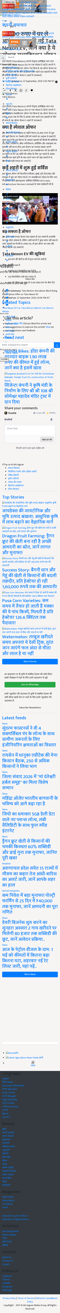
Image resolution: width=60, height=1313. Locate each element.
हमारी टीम (10, 334)
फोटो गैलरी (10, 317)
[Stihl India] (22, 43)
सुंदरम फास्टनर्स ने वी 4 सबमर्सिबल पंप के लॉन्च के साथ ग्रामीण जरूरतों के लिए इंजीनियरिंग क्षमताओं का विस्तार (29, 736)
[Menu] (9, 2)
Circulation (7, 1204)
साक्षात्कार (25, 13)
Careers (6, 1264)
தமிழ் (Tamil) (8, 1093)
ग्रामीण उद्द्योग (8, 1168)
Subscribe (30, 279)
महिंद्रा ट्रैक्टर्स (11, 75)
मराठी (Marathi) (9, 1089)
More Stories (30, 662)
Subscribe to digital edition (15, 1219)
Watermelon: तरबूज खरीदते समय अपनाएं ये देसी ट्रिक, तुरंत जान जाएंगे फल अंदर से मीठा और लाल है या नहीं (27, 645)
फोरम (8, 327)
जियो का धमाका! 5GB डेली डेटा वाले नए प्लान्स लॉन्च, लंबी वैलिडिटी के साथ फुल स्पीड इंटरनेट (28, 822)
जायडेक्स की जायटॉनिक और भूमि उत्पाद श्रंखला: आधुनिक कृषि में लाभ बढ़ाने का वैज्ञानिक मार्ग (30, 516)
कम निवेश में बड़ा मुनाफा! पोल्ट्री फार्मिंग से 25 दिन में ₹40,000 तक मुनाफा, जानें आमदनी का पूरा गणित (30, 904)
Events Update (9, 1235)
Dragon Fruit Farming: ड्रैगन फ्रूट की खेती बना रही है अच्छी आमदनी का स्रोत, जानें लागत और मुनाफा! (28, 544)
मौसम (25, 6)
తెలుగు (5, 1114)
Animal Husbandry (11, 891)
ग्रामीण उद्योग (30, 10)
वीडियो (10, 17)
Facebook (7, 1276)
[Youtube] (7, 304)
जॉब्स (33, 1065)
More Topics (12, 353)
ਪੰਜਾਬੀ (5, 1110)
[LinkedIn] (7, 300)
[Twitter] (7, 297)
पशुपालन (6, 10)
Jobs (23, 37)
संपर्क (8, 338)
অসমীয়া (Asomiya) (10, 1107)
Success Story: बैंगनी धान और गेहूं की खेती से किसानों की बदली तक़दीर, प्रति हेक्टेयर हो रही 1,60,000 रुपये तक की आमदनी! (29, 578)
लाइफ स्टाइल (15, 37)
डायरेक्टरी (30, 17)
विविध (28, 37)
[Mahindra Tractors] (47, 43)
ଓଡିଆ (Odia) (8, 1103)
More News (30, 974)
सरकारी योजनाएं (44, 6)
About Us (6, 1257)
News (5, 724)
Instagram (7, 1287)
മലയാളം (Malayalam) (13, 1086)
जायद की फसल (12, 82)
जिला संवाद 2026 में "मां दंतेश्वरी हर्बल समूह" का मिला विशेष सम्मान (28, 782)
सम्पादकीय (47, 13)
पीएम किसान (11, 89)
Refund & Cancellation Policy (42, 1300)
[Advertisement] (30, 1010)
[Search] (11, 21)
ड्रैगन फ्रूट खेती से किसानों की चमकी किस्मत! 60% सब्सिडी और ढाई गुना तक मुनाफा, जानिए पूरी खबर (29, 849)
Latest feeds (14, 718)
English (5, 1079)
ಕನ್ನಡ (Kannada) (9, 1100)
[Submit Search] (57, 345)
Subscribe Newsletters (30, 708)
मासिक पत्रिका (19, 17)
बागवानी (13, 10)
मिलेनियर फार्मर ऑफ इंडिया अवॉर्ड (20, 71)
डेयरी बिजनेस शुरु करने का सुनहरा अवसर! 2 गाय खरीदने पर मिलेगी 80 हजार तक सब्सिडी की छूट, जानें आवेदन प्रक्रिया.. (29, 931)
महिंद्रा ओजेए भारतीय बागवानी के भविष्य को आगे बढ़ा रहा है (30, 801)
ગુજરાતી (6, 1117)
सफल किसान (27, 34)
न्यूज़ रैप (18, 34)
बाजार (11, 13)
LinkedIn (6, 1283)
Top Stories (13, 497)
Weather (6, 864)
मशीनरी (21, 10)
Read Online (8, 1197)
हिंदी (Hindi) (7, 1082)
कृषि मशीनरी (11, 78)
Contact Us (7, 1261)
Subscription (8, 1200)
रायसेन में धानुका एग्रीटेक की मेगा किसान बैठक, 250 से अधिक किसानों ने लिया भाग (30, 760)
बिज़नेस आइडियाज (13, 85)
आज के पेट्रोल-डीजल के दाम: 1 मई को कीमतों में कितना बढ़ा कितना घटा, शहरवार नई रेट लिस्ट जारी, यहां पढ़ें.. (27, 958)
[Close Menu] (1, 53)
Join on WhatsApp (30, 685)
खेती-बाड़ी (32, 6)
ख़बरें (20, 6)
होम (16, 6)
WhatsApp (7, 1290)
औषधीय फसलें (8, 1147)
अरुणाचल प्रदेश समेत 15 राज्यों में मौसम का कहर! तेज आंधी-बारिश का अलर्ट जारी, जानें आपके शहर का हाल (30, 876)
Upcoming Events (10, 1231)
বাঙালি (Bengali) (9, 1096)
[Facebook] (7, 289)
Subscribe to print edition (14, 1216)
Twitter (6, 1280)
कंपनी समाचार (36, 13)
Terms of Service (25, 1298)
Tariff (5, 1207)
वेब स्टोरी (40, 10)
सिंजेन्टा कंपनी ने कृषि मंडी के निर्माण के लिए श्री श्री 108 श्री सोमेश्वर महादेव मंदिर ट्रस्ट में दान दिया (29, 393)
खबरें (4, 1129)
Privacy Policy (9, 1298)
